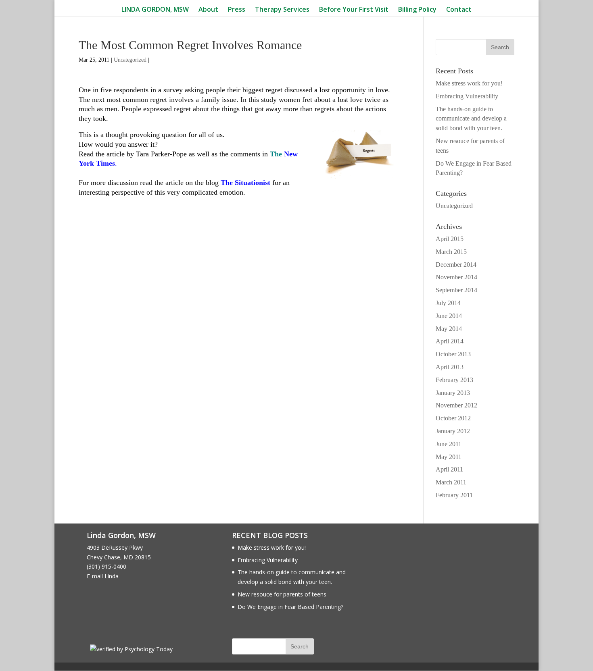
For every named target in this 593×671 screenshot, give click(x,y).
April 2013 (450, 367)
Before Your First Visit (353, 10)
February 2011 (454, 495)
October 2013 (453, 354)
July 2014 (448, 302)
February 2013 (454, 379)
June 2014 (449, 315)
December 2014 (456, 264)
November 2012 (456, 405)
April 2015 (450, 238)
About (208, 10)
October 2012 (453, 418)
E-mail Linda (103, 576)
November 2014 (456, 277)
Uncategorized (130, 60)
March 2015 (451, 251)
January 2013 (453, 392)
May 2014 (449, 328)
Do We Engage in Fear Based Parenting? (290, 607)
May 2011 (448, 456)
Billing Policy (417, 10)
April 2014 (450, 341)
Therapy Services (282, 10)
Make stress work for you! (469, 83)
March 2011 (451, 482)
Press (236, 10)
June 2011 (448, 443)
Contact (459, 10)
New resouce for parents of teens (282, 594)
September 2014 (456, 290)
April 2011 (449, 469)
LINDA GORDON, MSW (155, 10)
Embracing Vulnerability (467, 96)
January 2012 (453, 431)
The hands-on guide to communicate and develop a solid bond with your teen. (471, 119)
